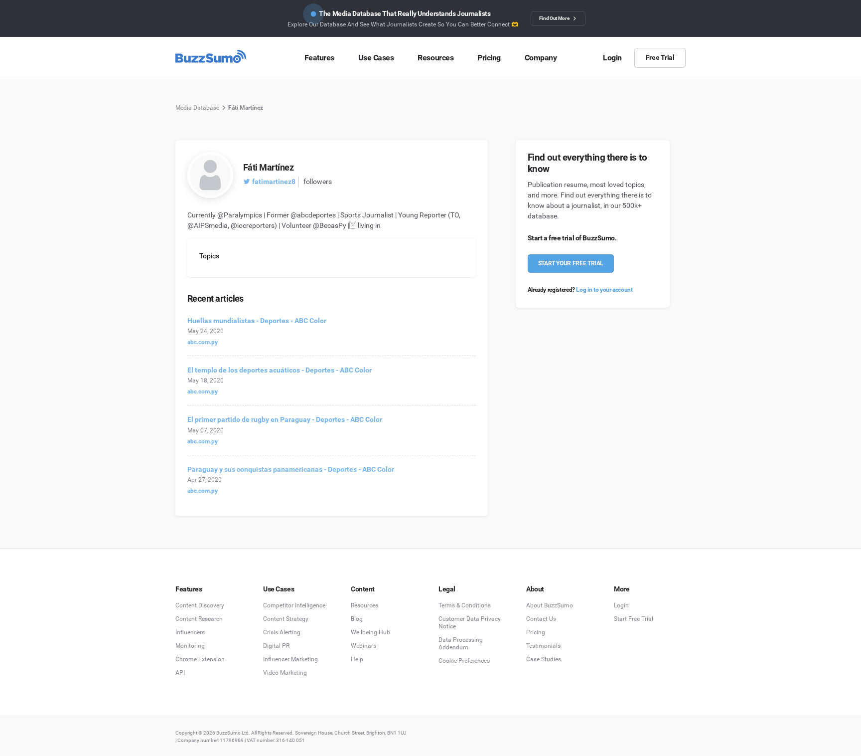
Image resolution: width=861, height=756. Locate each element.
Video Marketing (285, 672)
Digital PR (276, 645)
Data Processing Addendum (460, 643)
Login (621, 605)
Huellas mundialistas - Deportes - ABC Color (256, 321)
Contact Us (541, 618)
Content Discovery (199, 605)
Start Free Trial (633, 618)
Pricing (535, 632)
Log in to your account (604, 289)
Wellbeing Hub (370, 632)
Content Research (199, 618)
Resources (364, 605)
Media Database (197, 107)
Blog (357, 618)
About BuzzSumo (549, 605)
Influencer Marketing (290, 659)
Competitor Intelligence (294, 605)
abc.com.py (202, 342)
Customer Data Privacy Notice (469, 622)
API (180, 672)
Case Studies (543, 659)
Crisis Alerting (281, 632)
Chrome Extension (200, 659)
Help (357, 659)
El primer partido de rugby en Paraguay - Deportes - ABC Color (284, 419)
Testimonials (543, 645)
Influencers (190, 632)
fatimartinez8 (273, 182)
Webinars (363, 645)
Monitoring (190, 645)
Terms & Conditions (464, 605)
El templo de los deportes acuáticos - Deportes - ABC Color (279, 370)
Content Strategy (285, 618)
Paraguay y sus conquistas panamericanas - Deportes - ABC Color (290, 469)
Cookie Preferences (464, 660)
